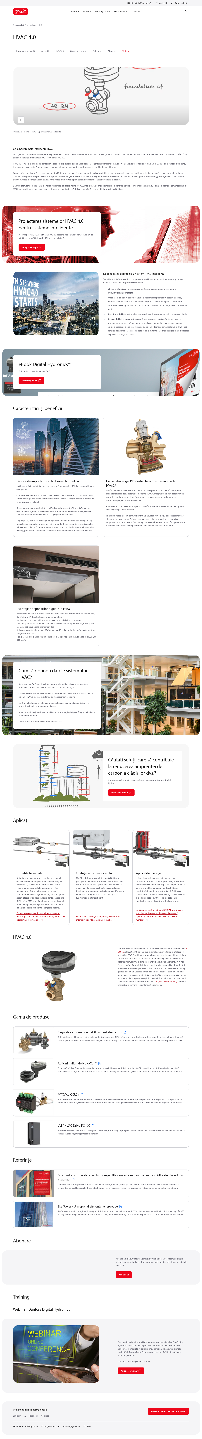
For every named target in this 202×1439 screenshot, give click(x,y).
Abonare (112, 51)
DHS (40, 25)
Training (126, 51)
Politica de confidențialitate (25, 1426)
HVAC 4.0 (60, 51)
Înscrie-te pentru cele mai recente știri (168, 1411)
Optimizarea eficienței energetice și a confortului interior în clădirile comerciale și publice (98, 918)
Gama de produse (78, 51)
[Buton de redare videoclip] (21, 120)
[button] (160, 3)
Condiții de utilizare (50, 1426)
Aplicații (45, 51)
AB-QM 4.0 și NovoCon (164, 981)
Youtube (45, 1415)
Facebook (33, 1415)
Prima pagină (18, 25)
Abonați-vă (124, 1274)
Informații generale (71, 1426)
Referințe (97, 51)
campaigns (31, 25)
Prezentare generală (25, 51)
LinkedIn (17, 1415)
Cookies (87, 1426)
